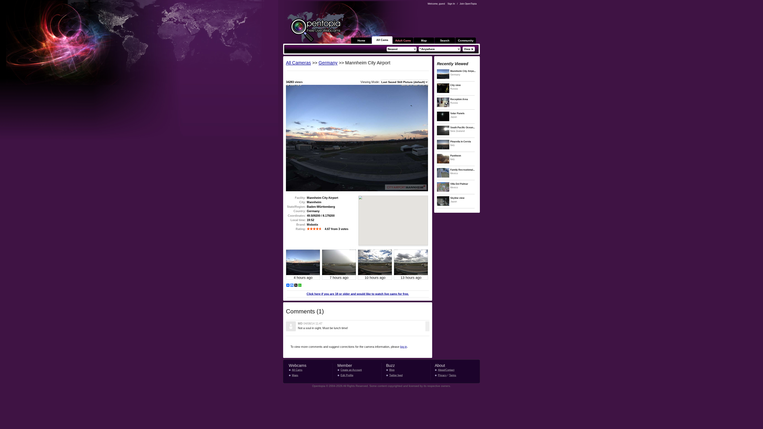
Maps (295, 375)
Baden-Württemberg (321, 206)
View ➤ (468, 49)
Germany (328, 62)
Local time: (298, 220)
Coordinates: (297, 215)
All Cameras (298, 62)
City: (302, 202)
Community (465, 40)
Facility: (300, 197)
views (294, 82)
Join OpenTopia (468, 3)
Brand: (301, 224)
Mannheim (314, 202)
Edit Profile (347, 375)
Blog (391, 369)
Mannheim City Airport (322, 197)
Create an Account (351, 369)
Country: (299, 211)
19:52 (310, 220)
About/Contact (446, 369)
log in (403, 346)
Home (361, 40)
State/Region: (296, 206)
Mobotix (312, 224)
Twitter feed (396, 375)
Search (444, 40)
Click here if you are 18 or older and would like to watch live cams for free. (358, 294)
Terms (452, 375)
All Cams (382, 40)
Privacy (442, 375)
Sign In (451, 3)
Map (424, 40)
